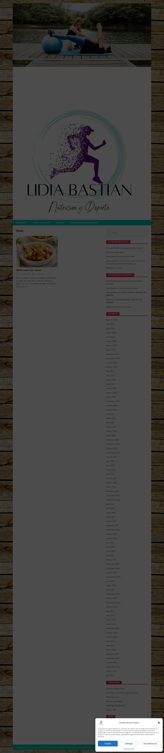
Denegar (129, 743)
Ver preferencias (150, 743)
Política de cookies (129, 749)
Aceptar (108, 743)
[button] (159, 722)
